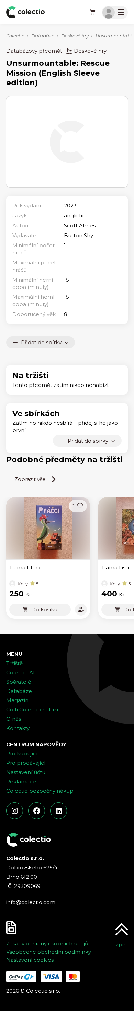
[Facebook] (36, 810)
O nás (13, 719)
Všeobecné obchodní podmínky (48, 951)
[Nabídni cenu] (81, 610)
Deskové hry (75, 36)
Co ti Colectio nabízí (32, 709)
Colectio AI (20, 672)
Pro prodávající (25, 763)
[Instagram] (14, 810)
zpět (121, 944)
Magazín (17, 700)
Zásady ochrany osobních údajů (47, 943)
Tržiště (14, 663)
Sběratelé (18, 681)
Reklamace (21, 781)
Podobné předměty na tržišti (64, 459)
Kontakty (18, 728)
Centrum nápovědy (36, 744)
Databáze (42, 36)
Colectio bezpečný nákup (40, 790)
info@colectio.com (30, 902)
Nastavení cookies (30, 960)
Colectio (15, 36)
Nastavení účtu (25, 772)
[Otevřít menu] (115, 12)
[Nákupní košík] (93, 12)
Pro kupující (21, 753)
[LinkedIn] (58, 810)
